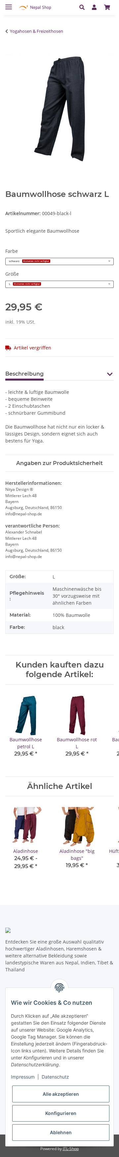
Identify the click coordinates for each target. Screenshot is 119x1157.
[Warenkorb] (107, 7)
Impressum (23, 1077)
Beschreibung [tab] (24, 374)
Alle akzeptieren (61, 1094)
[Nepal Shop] (35, 7)
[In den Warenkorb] (8, 52)
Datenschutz (55, 1077)
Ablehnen (61, 1132)
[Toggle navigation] (8, 4)
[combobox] (59, 261)
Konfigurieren (60, 1113)
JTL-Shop (71, 1148)
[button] (83, 7)
